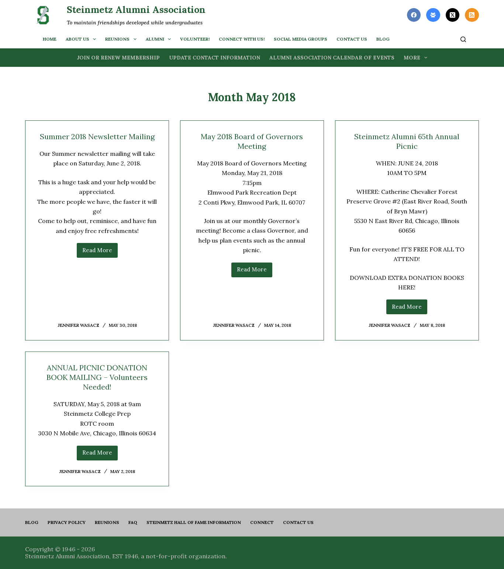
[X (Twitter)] (453, 15)
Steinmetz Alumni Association (136, 10)
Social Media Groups (300, 39)
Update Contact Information (214, 57)
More (412, 57)
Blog (31, 522)
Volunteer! (195, 39)
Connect (262, 522)
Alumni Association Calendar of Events (331, 57)
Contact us (351, 39)
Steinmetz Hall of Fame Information (193, 522)
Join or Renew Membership (118, 57)
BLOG (383, 39)
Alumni (155, 39)
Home (49, 39)
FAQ (132, 522)
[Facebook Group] (433, 15)
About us (77, 39)
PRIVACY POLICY (67, 522)
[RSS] (472, 15)
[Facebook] (414, 15)
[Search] (463, 39)
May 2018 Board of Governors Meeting (252, 141)
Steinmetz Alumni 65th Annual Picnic (406, 141)
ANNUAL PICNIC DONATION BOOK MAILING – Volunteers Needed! (97, 377)
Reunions (117, 39)
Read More (100, 252)
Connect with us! (242, 39)
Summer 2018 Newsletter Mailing (97, 136)
